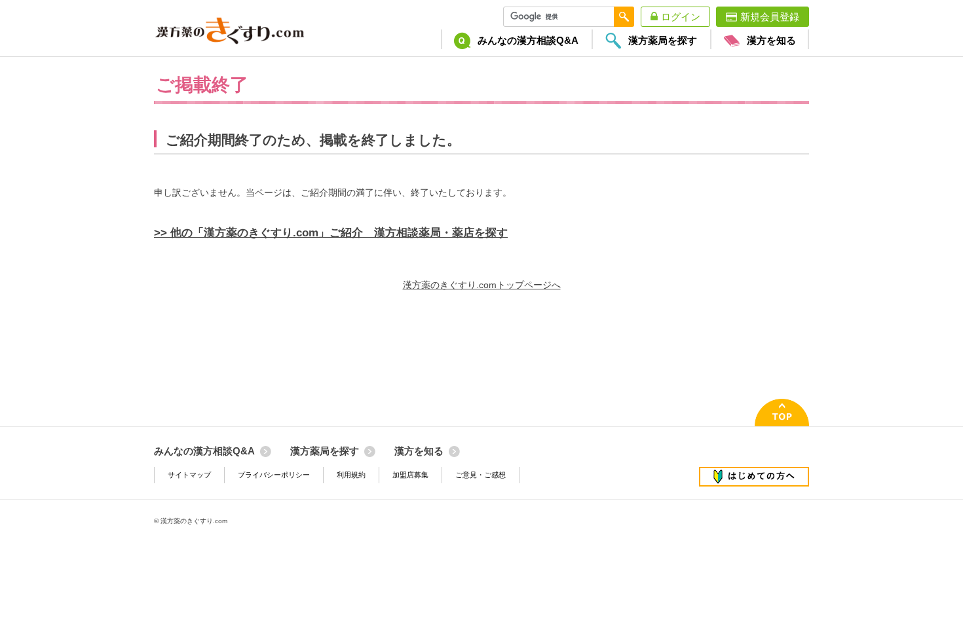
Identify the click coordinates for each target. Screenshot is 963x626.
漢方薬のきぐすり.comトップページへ (482, 285)
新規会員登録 (769, 16)
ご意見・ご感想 (480, 475)
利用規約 (351, 475)
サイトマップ (189, 475)
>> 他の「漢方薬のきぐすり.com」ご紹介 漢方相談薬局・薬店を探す (331, 233)
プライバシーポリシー (274, 475)
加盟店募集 (410, 475)
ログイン (680, 16)
